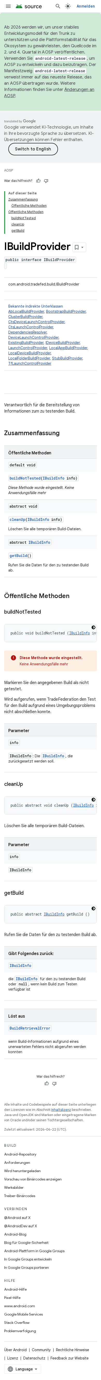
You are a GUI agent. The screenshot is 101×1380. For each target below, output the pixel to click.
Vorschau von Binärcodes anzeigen (33, 1179)
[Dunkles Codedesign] (93, 627)
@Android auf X (17, 1217)
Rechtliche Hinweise (72, 1350)
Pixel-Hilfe (12, 1297)
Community (41, 1350)
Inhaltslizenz (61, 1109)
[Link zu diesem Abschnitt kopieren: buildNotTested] (46, 612)
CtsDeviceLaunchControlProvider (36, 322)
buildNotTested (25, 478)
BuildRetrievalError (30, 1028)
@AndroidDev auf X (20, 1226)
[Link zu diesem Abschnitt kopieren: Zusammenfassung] (65, 433)
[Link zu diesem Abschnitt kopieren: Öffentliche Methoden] (74, 596)
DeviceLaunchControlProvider (33, 337)
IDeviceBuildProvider (63, 342)
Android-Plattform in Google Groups (34, 1251)
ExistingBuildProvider (26, 342)
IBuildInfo (53, 478)
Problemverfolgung (20, 1331)
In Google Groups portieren (26, 1267)
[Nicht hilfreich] (46, 181)
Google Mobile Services (23, 1314)
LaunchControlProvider (27, 348)
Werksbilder (14, 1187)
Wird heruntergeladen (22, 1171)
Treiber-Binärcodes (19, 1195)
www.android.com (19, 1306)
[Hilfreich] (38, 181)
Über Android (15, 1350)
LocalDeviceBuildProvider (29, 353)
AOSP (8, 170)
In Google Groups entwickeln (28, 1259)
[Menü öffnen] (8, 6)
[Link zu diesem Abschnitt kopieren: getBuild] (29, 893)
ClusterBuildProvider (25, 316)
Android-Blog (15, 1234)
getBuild (18, 555)
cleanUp (17, 519)
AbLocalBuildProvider (26, 311)
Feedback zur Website (70, 1358)
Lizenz (12, 1358)
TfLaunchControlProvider (29, 363)
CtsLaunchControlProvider (30, 327)
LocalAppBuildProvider (68, 348)
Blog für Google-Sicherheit (26, 1242)
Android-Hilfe (15, 1289)
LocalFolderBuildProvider (29, 358)
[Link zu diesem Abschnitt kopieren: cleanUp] (28, 784)
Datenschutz (34, 1358)
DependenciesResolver (27, 332)
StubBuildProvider (67, 358)
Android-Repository (20, 1154)
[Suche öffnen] (58, 6)
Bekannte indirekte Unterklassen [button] (48, 335)
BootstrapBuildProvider (66, 311)
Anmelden (86, 6)
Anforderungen (17, 1162)
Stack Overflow (17, 1322)
